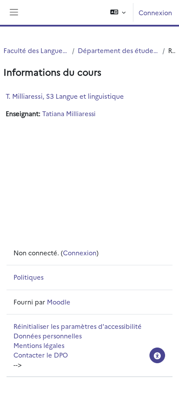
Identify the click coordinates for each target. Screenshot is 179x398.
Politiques (28, 276)
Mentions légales (38, 345)
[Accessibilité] (157, 355)
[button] (118, 12)
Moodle (58, 301)
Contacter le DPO (40, 354)
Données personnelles (47, 335)
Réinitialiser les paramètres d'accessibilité (77, 326)
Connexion (155, 12)
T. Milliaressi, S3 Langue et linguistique (65, 95)
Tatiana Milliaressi (69, 113)
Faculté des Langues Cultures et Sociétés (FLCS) (36, 50)
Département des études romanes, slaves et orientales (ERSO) (118, 50)
